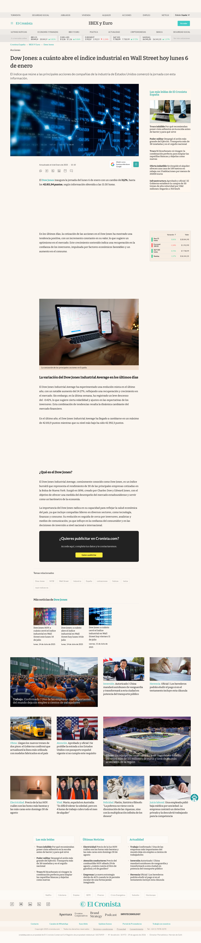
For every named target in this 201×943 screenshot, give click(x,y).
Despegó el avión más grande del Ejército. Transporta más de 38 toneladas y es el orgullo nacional (170, 141)
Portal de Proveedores (132, 924)
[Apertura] (65, 915)
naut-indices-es (41, 588)
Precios (100, 895)
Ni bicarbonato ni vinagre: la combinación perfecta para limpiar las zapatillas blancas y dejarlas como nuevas (169, 155)
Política (94, 32)
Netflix (165, 15)
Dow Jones (49, 44)
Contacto (35, 924)
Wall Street (64, 581)
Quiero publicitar (92, 555)
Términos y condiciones (103, 929)
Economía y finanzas (48, 32)
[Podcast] (111, 914)
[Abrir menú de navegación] (12, 23)
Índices (115, 581)
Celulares (62, 895)
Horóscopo (151, 895)
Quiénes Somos (105, 924)
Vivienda (86, 15)
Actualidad (114, 32)
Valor (187, 235)
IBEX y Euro (34, 44)
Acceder (183, 23)
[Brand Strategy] (96, 915)
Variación (170, 235)
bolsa (125, 581)
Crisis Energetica (118, 895)
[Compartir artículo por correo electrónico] (65, 171)
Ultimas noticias (19, 32)
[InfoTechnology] (131, 915)
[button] (194, 798)
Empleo (146, 15)
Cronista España (17, 44)
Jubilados (65, 15)
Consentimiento (136, 929)
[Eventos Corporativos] (81, 915)
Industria (77, 581)
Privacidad (121, 929)
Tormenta (16, 15)
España (89, 581)
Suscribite (83, 924)
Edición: (181, 15)
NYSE (51, 581)
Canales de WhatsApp (58, 924)
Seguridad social (40, 15)
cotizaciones (102, 581)
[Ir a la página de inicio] (24, 23)
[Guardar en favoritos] (136, 164)
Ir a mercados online (19, 38)
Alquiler (106, 15)
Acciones (126, 15)
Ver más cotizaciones (182, 38)
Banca (159, 32)
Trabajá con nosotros (161, 924)
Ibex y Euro (74, 32)
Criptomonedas (138, 32)
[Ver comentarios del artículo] (71, 171)
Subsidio (135, 895)
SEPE (88, 895)
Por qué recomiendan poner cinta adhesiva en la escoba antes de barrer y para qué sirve (170, 129)
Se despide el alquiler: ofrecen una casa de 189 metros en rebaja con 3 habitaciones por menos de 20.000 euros (170, 170)
